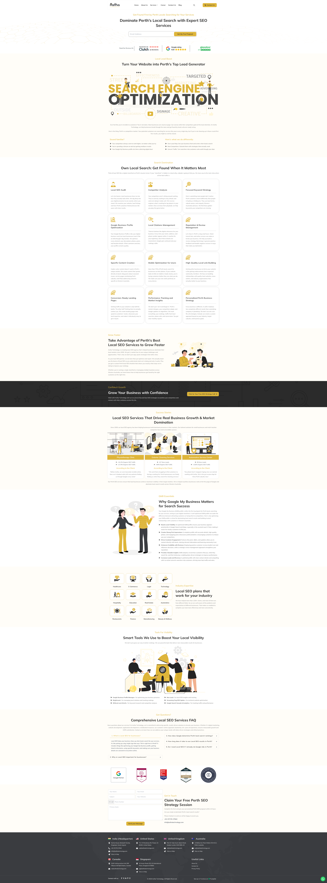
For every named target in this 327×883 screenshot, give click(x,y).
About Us (144, 5)
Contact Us (172, 5)
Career (163, 5)
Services (153, 5)
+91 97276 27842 (170, 819)
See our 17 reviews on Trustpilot (205, 879)
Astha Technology (158, 879)
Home (136, 5)
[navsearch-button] (194, 5)
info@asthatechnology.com (174, 822)
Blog (180, 5)
